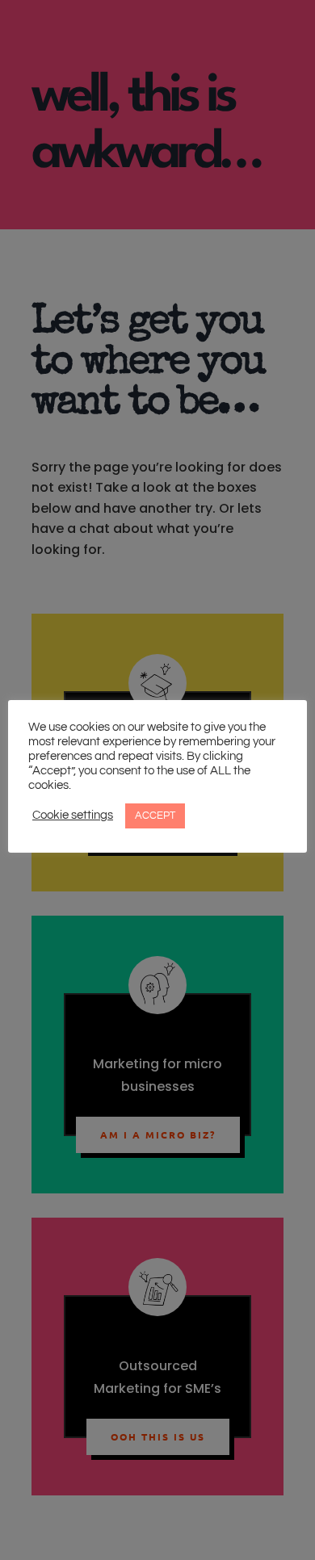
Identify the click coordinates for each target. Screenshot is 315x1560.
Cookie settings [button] (72, 815)
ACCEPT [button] (155, 815)
